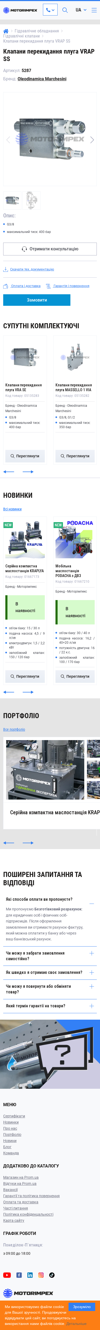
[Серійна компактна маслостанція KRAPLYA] (25, 538)
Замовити (37, 300)
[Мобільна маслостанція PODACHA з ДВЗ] (75, 538)
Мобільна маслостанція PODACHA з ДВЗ (68, 571)
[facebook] (19, 1274)
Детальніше (76, 1323)
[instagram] (41, 1274)
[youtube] (7, 1274)
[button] (92, 140)
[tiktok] (52, 1274)
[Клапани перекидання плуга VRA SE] (25, 357)
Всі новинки (12, 509)
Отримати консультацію (54, 248)
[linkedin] (30, 1274)
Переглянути (27, 456)
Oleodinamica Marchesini (42, 78)
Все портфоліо (14, 729)
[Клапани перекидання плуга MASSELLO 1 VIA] (75, 357)
